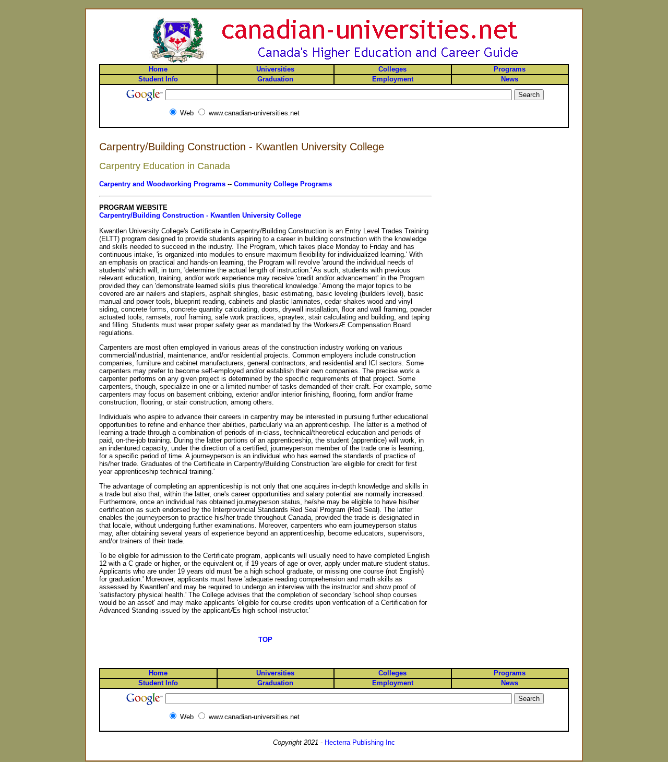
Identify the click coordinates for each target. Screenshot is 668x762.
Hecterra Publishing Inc (360, 742)
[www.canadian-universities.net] (334, 62)
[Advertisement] (527, 179)
